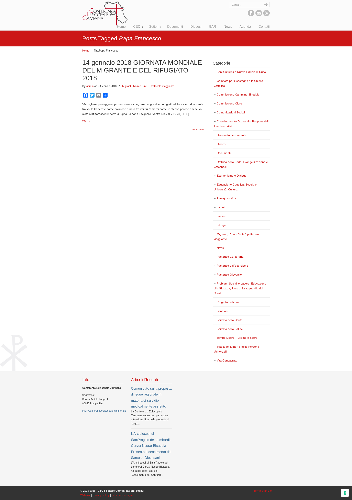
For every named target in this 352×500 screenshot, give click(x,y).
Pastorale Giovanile (229, 274)
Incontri (221, 207)
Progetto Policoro (228, 302)
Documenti (224, 153)
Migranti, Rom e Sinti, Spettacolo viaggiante (148, 86)
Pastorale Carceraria (230, 256)
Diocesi (221, 144)
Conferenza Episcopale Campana (105, 13)
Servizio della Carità (229, 320)
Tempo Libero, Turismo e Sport (237, 337)
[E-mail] (258, 15)
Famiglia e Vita (226, 198)
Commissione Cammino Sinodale (238, 94)
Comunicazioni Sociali (231, 112)
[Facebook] (251, 15)
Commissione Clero (229, 103)
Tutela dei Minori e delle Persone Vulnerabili (236, 349)
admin (90, 86)
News (220, 247)
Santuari (222, 311)
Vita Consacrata (227, 360)
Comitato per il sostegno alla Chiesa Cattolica (238, 83)
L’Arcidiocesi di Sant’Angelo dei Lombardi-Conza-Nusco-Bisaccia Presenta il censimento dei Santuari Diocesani (151, 446)
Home (85, 50)
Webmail (85, 495)
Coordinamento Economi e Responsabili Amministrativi (241, 124)
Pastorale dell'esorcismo (232, 265)
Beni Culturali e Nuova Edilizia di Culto (241, 72)
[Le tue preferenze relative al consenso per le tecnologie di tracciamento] (345, 493)
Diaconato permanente (231, 135)
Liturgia (221, 225)
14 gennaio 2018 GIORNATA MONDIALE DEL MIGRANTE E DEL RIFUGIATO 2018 (142, 70)
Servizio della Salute (230, 329)
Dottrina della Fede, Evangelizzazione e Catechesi (241, 164)
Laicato (221, 216)
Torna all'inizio (198, 130)
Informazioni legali (122, 495)
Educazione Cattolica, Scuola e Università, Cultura (235, 187)
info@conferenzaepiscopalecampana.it (104, 410)
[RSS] (266, 15)
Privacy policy (101, 495)
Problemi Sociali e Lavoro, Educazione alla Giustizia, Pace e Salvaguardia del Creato (240, 288)
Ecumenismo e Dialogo (231, 175)
